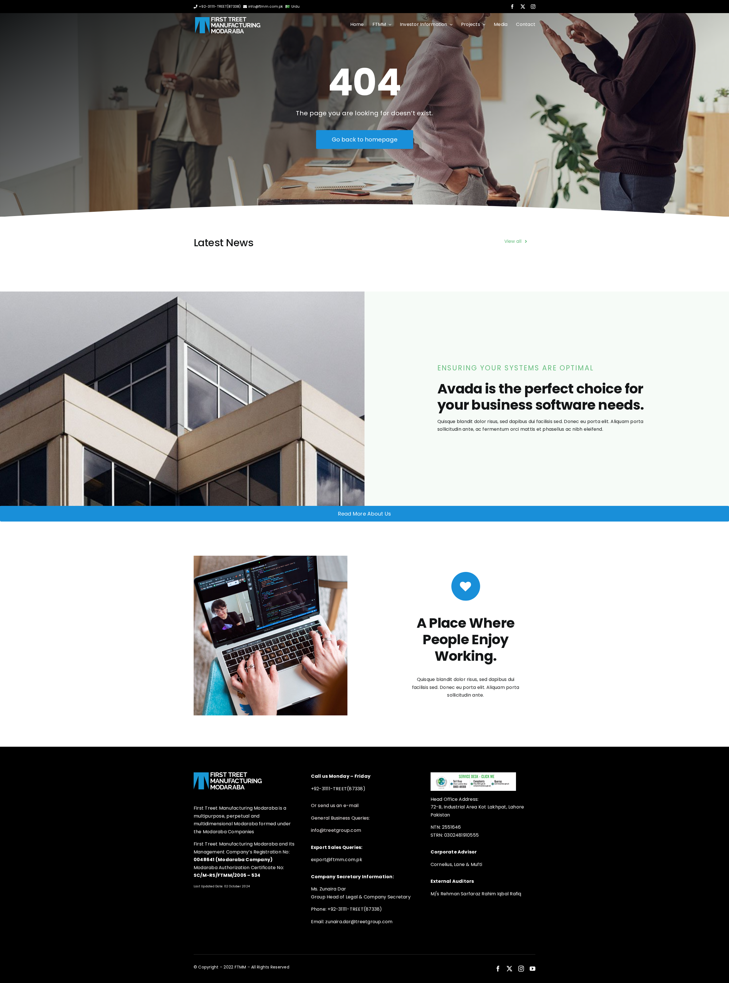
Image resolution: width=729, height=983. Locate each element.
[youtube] (532, 969)
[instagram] (533, 6)
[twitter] (523, 6)
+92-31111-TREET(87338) (220, 6)
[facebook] (512, 6)
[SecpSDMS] (473, 774)
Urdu (295, 6)
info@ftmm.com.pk (265, 6)
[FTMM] (227, 19)
